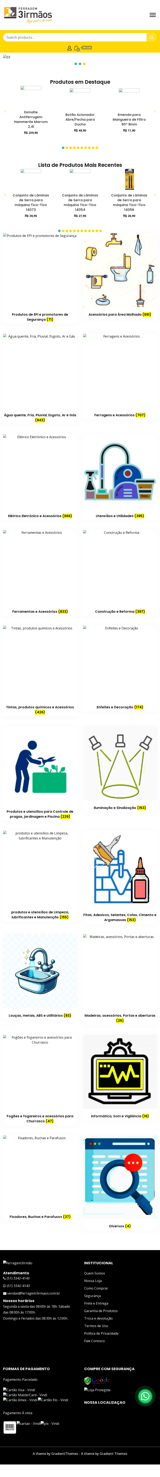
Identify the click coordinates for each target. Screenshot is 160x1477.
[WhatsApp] (145, 1396)
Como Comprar (96, 1288)
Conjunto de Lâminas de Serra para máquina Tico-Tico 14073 (31, 202)
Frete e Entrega (96, 1303)
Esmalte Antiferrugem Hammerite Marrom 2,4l (31, 119)
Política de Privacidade (101, 1333)
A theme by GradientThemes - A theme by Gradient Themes (80, 1453)
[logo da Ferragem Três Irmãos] (17, 1263)
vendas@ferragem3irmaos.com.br (33, 1293)
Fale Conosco (94, 1341)
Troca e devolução (98, 1318)
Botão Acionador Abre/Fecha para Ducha (80, 119)
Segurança (92, 1295)
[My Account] (69, 47)
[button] (63, 148)
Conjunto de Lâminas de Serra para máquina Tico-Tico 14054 (80, 202)
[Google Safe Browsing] (97, 1379)
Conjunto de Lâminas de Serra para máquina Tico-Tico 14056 (129, 202)
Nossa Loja (93, 1280)
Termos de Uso (96, 1326)
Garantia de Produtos (101, 1311)
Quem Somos (94, 1273)
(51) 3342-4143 (18, 1278)
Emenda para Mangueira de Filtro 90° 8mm (129, 119)
